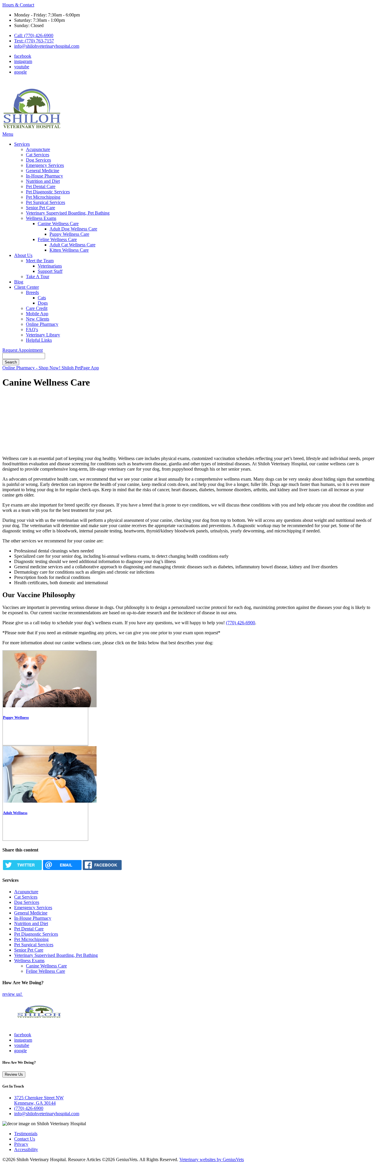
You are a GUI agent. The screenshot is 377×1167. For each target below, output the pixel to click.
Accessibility (26, 1149)
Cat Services (37, 154)
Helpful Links (39, 340)
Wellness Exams (41, 218)
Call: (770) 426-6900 (33, 35)
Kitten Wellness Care (69, 250)
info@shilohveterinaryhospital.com (46, 46)
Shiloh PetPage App (80, 367)
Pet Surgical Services (45, 202)
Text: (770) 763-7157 (34, 40)
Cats (42, 297)
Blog (18, 281)
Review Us (14, 1074)
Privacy (21, 1144)
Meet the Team (40, 260)
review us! (12, 994)
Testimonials (25, 1133)
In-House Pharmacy (44, 175)
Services (22, 144)
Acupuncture (38, 149)
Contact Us (24, 1138)
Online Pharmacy (42, 324)
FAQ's (32, 329)
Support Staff (50, 271)
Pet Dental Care (40, 186)
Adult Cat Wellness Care (72, 244)
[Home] (31, 128)
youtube (21, 66)
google (20, 71)
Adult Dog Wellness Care (73, 228)
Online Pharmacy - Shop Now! (32, 367)
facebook (22, 56)
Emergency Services (45, 165)
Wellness (19, 813)
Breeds (32, 292)
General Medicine (42, 170)
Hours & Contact (18, 4)
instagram (23, 61)
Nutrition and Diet (43, 181)
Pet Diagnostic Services (48, 191)
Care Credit (36, 308)
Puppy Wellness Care (69, 234)
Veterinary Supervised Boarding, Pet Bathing (68, 212)
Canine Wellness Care (58, 223)
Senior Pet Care (40, 207)
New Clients (37, 318)
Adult (7, 813)
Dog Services (38, 159)
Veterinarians (50, 265)
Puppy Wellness (16, 717)
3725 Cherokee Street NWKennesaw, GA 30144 (39, 1100)
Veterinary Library (43, 334)
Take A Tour (37, 276)
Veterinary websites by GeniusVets (211, 1159)
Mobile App (37, 313)
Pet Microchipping (43, 197)
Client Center (26, 287)
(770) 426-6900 (240, 622)
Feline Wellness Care (57, 239)
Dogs (43, 303)
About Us (23, 255)
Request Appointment (22, 350)
